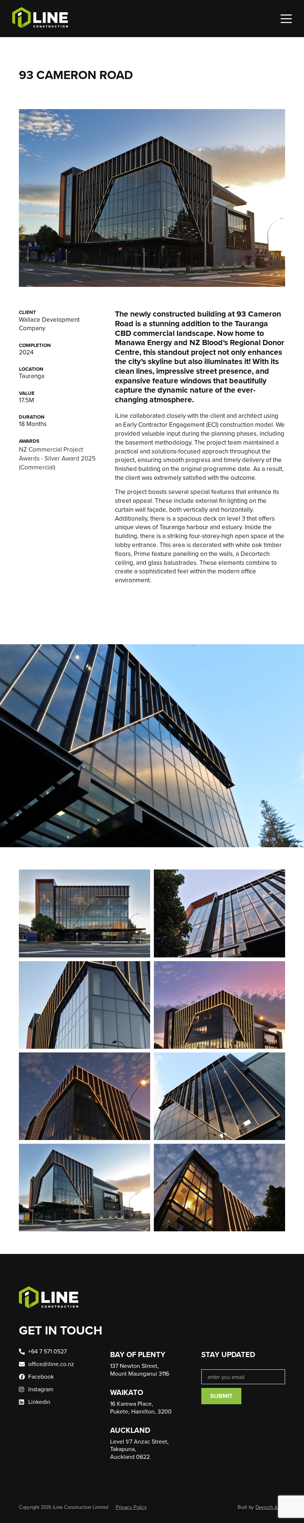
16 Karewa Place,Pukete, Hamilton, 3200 (141, 1407)
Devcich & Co (270, 1507)
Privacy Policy (131, 1507)
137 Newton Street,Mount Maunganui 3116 (139, 1370)
